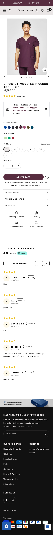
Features (26, 205)
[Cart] (48, 10)
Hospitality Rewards (12, 449)
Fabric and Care (26, 199)
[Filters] (40, 263)
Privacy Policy (9, 484)
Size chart (45, 144)
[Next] (48, 77)
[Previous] (4, 77)
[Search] (10, 10)
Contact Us (8, 469)
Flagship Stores (10, 459)
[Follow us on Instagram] (13, 500)
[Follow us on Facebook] (6, 500)
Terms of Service (10, 479)
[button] (9, 96)
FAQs (5, 464)
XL (31, 149)
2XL (40, 149)
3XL (8, 155)
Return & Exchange (11, 474)
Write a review (20, 263)
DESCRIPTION (26, 192)
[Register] (45, 434)
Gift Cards (7, 454)
